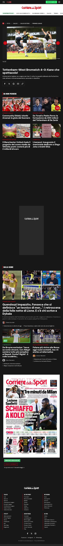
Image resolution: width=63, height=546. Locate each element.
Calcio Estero (25, 23)
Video (45, 516)
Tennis (56, 13)
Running (26, 504)
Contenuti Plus (8, 13)
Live (9, 2)
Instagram (30, 537)
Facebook (24, 537)
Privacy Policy (27, 525)
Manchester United (9, 139)
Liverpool (36, 139)
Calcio (49, 13)
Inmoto (46, 500)
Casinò (46, 527)
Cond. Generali (28, 527)
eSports (26, 508)
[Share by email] (18, 84)
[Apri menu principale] (3, 2)
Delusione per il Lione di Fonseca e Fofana (45, 359)
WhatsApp (39, 537)
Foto (8, 23)
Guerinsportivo (48, 504)
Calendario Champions (50, 521)
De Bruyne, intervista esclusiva (12, 363)
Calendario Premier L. (50, 525)
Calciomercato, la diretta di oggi (12, 326)
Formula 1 (26, 497)
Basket (26, 500)
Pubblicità (6, 521)
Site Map (6, 525)
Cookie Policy (27, 523)
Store (5, 519)
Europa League (8, 504)
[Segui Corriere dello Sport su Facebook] (28, 534)
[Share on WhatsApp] (13, 84)
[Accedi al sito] (59, 2)
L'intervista (6, 344)
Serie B (6, 500)
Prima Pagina (7, 518)
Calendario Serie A (38, 13)
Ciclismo (26, 509)
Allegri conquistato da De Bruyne (13, 365)
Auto (45, 497)
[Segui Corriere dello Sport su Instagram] (35, 534)
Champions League (8, 301)
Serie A (6, 498)
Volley (25, 506)
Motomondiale (28, 498)
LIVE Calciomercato (23, 13)
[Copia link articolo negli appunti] (22, 84)
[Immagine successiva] (58, 43)
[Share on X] (9, 84)
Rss (5, 523)
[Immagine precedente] (5, 43)
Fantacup (46, 508)
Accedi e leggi (19, 467)
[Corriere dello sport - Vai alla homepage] (31, 8)
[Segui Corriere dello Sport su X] (31, 534)
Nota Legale (27, 519)
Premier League (37, 23)
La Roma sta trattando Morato (42, 361)
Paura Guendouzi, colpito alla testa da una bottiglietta (39, 326)
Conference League (9, 506)
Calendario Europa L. (49, 523)
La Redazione (27, 518)
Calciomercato (8, 509)
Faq (25, 529)
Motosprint (47, 502)
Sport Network (48, 506)
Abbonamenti (7, 516)
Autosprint (47, 498)
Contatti (26, 516)
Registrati (6, 527)
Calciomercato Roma (40, 344)
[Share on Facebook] (5, 84)
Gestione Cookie (28, 521)
